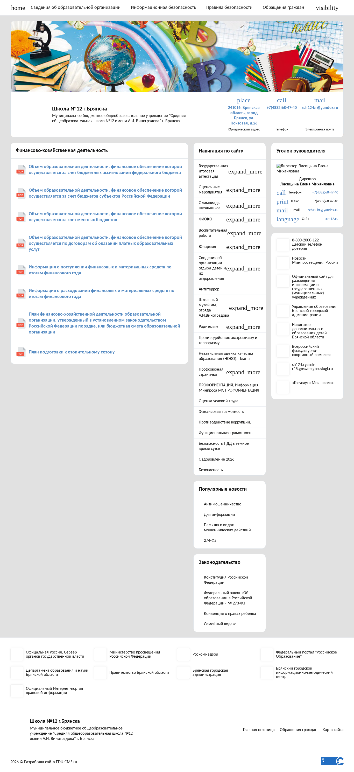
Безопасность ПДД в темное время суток (224, 446)
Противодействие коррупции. (225, 422)
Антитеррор (209, 289)
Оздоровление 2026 (216, 459)
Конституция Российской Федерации (226, 580)
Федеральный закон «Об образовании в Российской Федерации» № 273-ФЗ (228, 598)
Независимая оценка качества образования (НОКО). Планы (226, 356)
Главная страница (259, 730)
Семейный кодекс (220, 624)
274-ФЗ (210, 541)
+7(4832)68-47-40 (325, 192)
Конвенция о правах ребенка (230, 614)
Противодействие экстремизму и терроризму (228, 340)
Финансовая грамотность (221, 412)
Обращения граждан (283, 7)
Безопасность (211, 470)
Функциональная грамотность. (226, 433)
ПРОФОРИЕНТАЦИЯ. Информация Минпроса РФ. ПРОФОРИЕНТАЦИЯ (229, 388)
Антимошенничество (222, 504)
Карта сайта (333, 730)
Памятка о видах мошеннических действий (227, 527)
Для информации (219, 515)
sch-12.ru (331, 219)
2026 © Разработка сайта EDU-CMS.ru (43, 762)
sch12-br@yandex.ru (323, 210)
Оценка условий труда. (219, 401)
